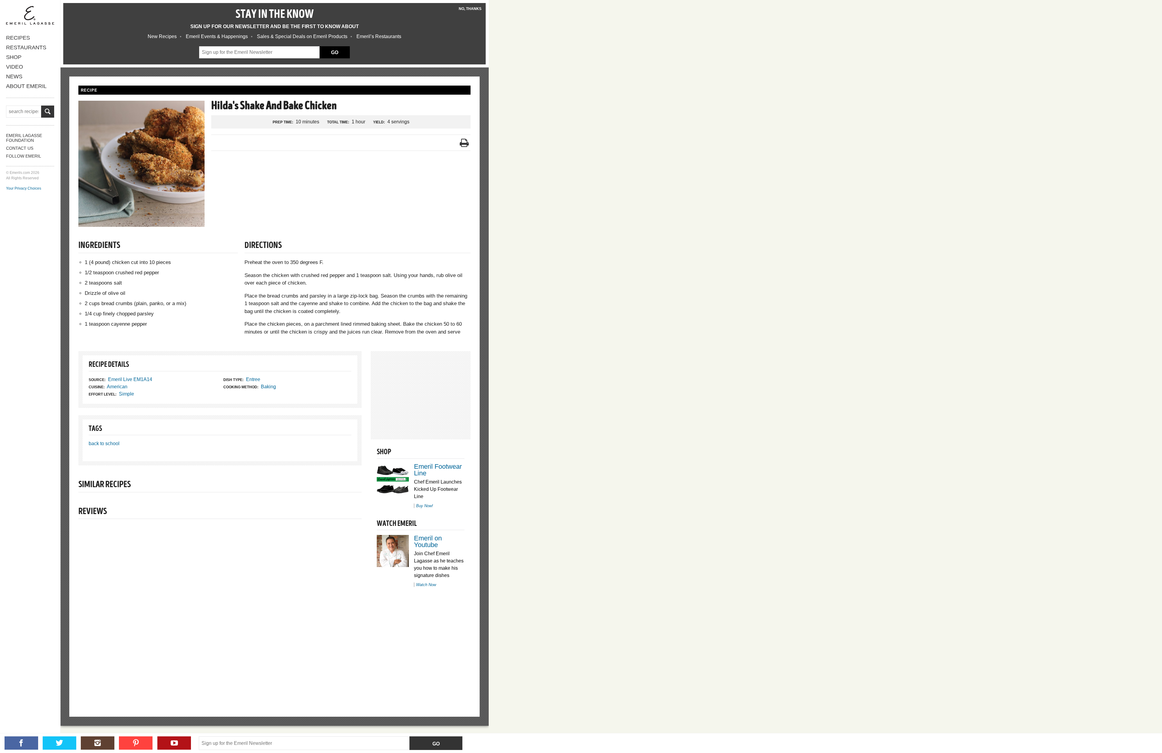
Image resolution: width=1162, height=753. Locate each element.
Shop (13, 57)
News (14, 76)
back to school (104, 443)
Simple (126, 393)
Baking (268, 386)
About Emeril (26, 86)
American (117, 386)
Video (14, 67)
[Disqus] (220, 607)
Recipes (18, 38)
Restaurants (26, 47)
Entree (253, 379)
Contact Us (19, 148)
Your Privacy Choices (23, 188)
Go (436, 743)
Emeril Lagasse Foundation (24, 138)
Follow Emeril (23, 156)
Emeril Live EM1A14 (130, 379)
